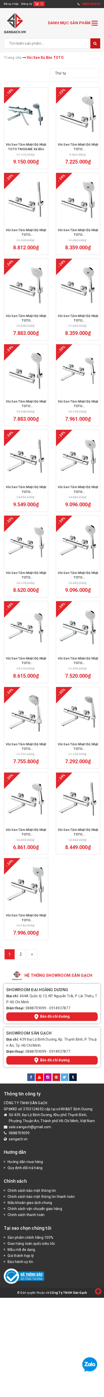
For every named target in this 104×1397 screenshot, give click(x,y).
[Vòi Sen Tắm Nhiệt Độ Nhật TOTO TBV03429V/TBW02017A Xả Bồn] (26, 456)
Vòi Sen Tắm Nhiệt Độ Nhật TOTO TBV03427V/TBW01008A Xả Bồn (78, 660)
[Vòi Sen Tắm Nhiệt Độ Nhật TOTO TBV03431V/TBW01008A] (26, 370)
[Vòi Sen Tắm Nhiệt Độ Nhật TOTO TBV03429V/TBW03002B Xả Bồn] (78, 370)
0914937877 (59, 1008)
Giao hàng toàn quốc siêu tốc (31, 1244)
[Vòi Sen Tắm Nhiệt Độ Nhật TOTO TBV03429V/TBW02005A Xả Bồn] (26, 542)
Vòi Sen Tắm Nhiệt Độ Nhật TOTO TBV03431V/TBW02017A (26, 232)
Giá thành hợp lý (21, 1256)
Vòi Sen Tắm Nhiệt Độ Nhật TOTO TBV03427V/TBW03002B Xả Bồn (26, 832)
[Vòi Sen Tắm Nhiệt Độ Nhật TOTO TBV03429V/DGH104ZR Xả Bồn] (78, 713)
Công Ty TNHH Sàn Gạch (68, 1293)
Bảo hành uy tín (20, 1262)
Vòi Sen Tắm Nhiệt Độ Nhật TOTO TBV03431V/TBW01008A (26, 404)
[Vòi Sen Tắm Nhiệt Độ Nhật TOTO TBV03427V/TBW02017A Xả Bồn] (78, 799)
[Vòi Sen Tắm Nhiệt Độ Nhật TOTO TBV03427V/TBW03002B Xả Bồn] (26, 799)
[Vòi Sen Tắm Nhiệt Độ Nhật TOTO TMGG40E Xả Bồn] (26, 113)
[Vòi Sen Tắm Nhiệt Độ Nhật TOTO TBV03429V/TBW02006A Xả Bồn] (78, 456)
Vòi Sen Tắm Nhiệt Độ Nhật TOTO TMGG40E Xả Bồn (26, 147)
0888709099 (35, 1008)
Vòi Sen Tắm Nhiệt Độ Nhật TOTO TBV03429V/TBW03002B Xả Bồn (78, 404)
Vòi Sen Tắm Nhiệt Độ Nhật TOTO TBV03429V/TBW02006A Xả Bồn (78, 489)
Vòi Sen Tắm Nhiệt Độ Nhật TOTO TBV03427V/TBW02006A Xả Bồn (26, 917)
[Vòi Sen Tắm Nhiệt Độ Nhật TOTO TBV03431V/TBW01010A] (78, 285)
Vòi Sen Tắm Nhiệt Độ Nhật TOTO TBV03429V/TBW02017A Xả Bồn (26, 489)
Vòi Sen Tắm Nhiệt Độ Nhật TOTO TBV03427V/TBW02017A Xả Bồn (78, 832)
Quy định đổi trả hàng (25, 1168)
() (42, 3)
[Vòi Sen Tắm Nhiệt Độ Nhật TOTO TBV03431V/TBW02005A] (26, 285)
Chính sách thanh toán (26, 1215)
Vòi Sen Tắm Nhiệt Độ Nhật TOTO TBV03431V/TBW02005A (26, 318)
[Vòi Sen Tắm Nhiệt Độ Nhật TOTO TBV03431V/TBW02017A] (26, 199)
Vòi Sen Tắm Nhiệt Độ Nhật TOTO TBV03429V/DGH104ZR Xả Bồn (78, 746)
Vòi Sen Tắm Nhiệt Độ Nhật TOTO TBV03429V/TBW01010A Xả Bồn (78, 575)
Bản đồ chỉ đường (55, 1016)
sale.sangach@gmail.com (30, 1127)
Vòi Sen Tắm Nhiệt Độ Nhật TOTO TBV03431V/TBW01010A (78, 318)
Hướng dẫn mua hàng (25, 1162)
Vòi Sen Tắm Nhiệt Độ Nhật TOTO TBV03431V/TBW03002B (78, 147)
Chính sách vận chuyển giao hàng (35, 1209)
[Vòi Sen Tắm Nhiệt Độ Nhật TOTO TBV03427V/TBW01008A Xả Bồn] (78, 627)
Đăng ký (26, 4)
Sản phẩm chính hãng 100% (30, 1237)
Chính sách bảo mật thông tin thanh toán (41, 1197)
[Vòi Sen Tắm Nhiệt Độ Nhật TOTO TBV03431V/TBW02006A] (78, 199)
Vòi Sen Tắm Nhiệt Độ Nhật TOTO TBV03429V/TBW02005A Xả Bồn (26, 575)
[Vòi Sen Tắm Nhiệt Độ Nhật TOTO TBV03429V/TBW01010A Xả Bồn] (78, 542)
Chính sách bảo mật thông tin (32, 1191)
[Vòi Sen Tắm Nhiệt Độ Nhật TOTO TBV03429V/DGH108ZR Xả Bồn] (26, 713)
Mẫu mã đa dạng (21, 1250)
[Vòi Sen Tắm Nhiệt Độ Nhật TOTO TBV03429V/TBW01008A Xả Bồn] (26, 627)
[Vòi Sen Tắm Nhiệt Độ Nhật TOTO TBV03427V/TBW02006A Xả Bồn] (26, 884)
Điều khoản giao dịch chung (30, 1203)
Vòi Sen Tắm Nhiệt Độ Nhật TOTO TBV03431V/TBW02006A (78, 232)
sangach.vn (18, 1139)
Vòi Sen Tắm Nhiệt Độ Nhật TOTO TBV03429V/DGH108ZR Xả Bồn (26, 746)
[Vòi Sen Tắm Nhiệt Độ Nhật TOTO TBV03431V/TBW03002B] (78, 113)
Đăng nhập (11, 4)
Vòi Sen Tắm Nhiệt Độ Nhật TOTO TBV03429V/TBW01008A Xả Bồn (26, 660)
